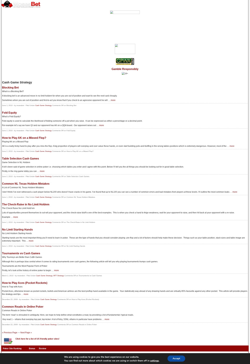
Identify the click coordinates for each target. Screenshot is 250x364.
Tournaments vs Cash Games (21, 253)
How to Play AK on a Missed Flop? (24, 137)
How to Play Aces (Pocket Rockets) (24, 282)
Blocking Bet (10, 87)
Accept (176, 358)
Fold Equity (9, 112)
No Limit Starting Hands (17, 229)
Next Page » (26, 332)
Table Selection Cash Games (20, 158)
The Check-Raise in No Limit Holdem (25, 204)
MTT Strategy (58, 276)
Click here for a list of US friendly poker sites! (37, 339)
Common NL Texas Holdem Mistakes (25, 183)
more (113, 100)
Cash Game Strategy (43, 105)
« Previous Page (9, 332)
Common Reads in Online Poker (22, 306)
